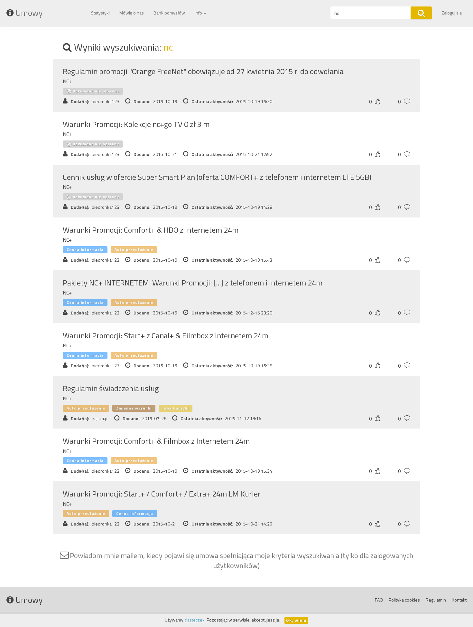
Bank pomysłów (169, 12)
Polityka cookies (404, 599)
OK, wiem (296, 620)
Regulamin (436, 599)
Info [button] (199, 12)
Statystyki (100, 12)
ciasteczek (194, 619)
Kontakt (459, 599)
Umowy (28, 12)
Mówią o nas (131, 12)
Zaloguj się (451, 12)
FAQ (379, 599)
